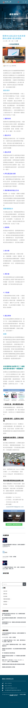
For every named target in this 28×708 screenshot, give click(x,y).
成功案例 (5, 596)
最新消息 (5, 593)
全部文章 (5, 591)
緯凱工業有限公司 (8, 679)
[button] (20, 2)
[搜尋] (24, 584)
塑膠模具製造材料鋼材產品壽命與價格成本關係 (13, 664)
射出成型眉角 (14, 44)
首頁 (1, 18)
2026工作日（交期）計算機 (9, 556)
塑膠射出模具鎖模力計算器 (8, 667)
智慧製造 (5, 601)
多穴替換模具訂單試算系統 (8, 653)
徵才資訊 (5, 604)
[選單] (25, 2)
